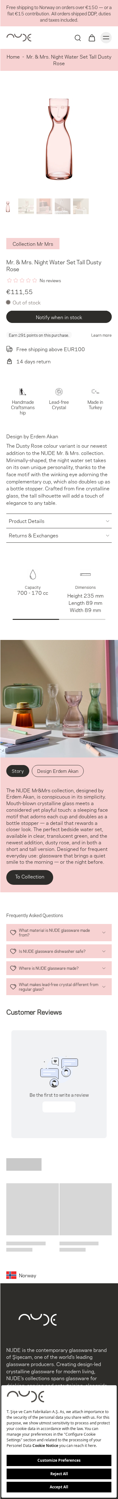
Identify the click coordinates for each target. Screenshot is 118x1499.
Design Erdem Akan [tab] (57, 770)
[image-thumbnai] (8, 206)
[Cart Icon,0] (91, 37)
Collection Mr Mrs (33, 243)
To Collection (29, 876)
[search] (78, 37)
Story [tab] (18, 770)
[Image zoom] (59, 137)
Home (13, 56)
